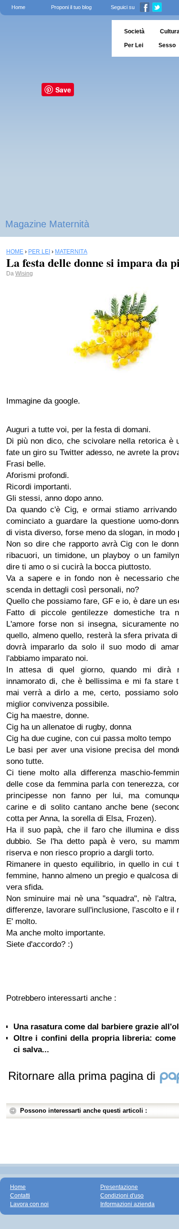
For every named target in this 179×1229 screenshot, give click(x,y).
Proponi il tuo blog (71, 7)
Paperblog (52, 38)
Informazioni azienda (127, 1204)
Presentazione (119, 1187)
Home (18, 7)
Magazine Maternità (47, 224)
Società (134, 31)
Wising (24, 273)
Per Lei (133, 45)
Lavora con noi (29, 1204)
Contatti (20, 1195)
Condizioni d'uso (122, 1195)
